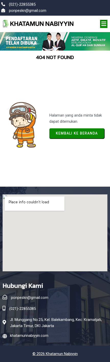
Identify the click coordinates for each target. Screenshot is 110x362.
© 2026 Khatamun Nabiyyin (55, 353)
